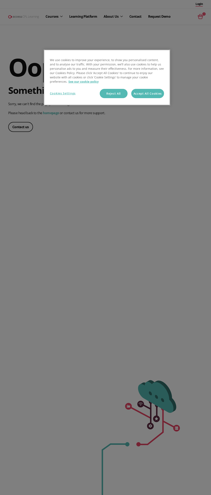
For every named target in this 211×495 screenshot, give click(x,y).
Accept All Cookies (148, 93)
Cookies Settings (63, 93)
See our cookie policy (83, 82)
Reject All (113, 93)
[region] (107, 78)
